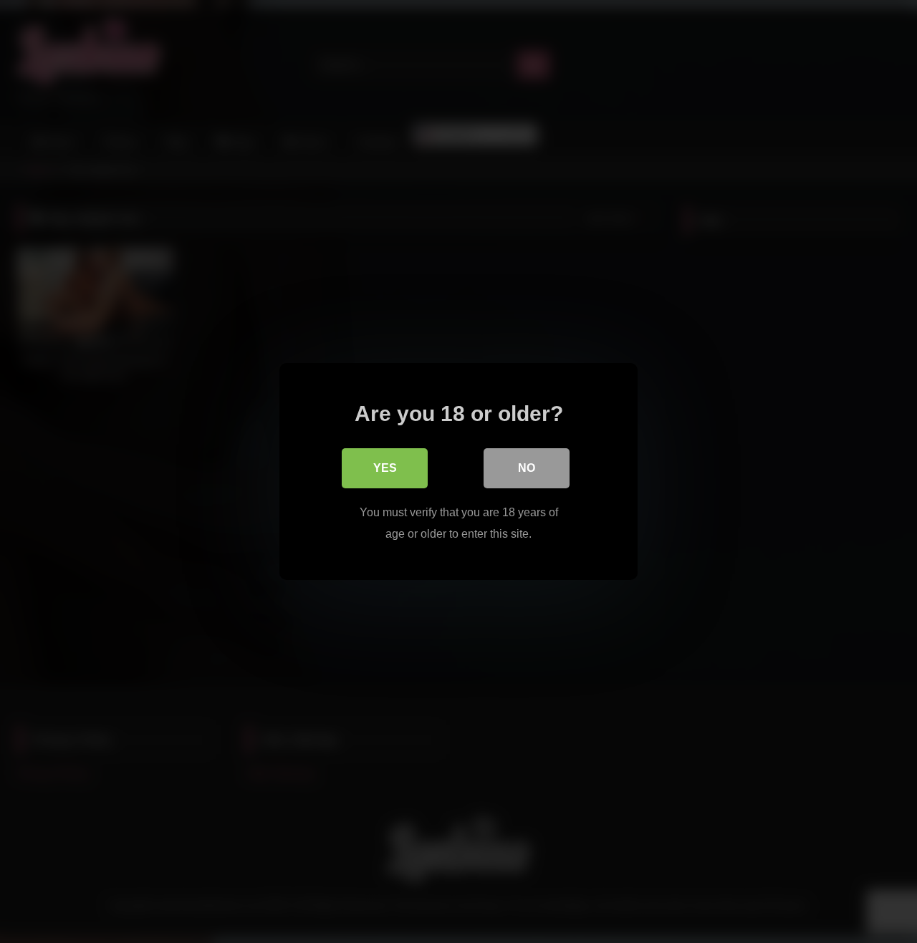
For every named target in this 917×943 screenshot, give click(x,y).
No (526, 468)
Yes (385, 468)
